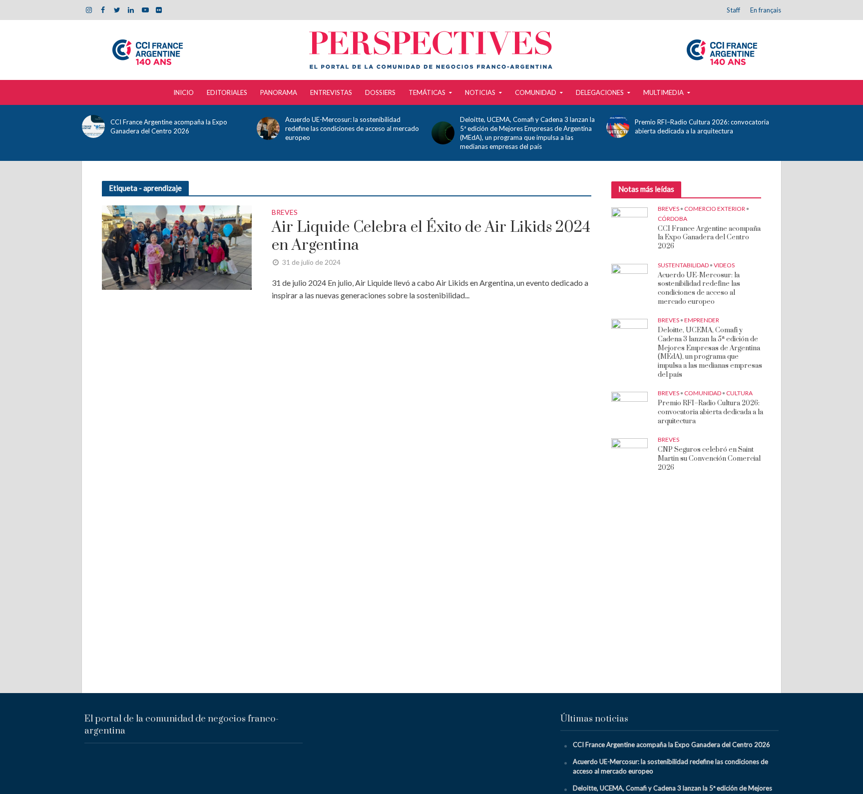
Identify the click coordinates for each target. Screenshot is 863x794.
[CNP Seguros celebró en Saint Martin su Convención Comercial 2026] (629, 451)
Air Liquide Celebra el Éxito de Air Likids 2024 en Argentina (431, 236)
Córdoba (672, 218)
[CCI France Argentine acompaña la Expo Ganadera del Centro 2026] (93, 126)
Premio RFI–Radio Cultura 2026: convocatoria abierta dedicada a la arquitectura (702, 126)
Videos (724, 265)
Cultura (739, 393)
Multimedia (663, 92)
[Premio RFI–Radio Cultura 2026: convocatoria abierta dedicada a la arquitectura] (618, 126)
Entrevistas (331, 92)
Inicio (183, 92)
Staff (733, 10)
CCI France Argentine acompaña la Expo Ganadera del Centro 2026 (168, 126)
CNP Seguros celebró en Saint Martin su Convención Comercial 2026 (709, 459)
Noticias (480, 92)
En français (765, 10)
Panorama (278, 92)
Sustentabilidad (683, 265)
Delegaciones (600, 92)
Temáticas (427, 92)
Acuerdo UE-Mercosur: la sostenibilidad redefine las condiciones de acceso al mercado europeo (352, 128)
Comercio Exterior (714, 208)
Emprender (701, 320)
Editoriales (227, 92)
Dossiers (380, 92)
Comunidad (535, 92)
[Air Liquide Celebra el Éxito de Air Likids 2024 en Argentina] (177, 246)
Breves (285, 212)
